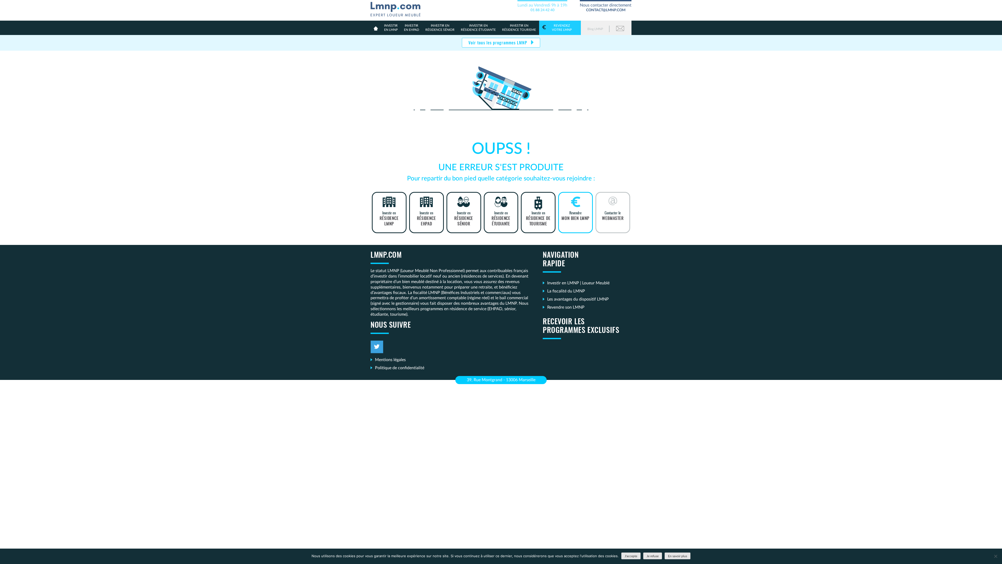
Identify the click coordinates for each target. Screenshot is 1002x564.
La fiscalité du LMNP (566, 291)
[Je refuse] (995, 556)
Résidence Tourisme (519, 27)
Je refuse (653, 556)
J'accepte (631, 556)
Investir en (389, 218)
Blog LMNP (595, 29)
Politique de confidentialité (399, 368)
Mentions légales (390, 360)
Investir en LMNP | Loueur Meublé (578, 283)
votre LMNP (562, 27)
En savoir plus (677, 556)
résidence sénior (440, 27)
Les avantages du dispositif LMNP (578, 299)
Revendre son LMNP (565, 307)
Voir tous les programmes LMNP (498, 43)
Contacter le (612, 216)
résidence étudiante (478, 27)
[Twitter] (377, 346)
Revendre (575, 216)
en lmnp (391, 27)
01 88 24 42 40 (542, 10)
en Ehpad (411, 27)
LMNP (398, 8)
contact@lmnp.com (605, 10)
